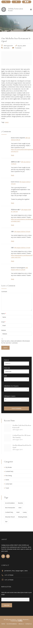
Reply (12, 155)
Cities (19, 507)
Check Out (7, 368)
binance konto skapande (18, 138)
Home (3, 624)
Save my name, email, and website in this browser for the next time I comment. (15, 342)
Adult (5, 375)
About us (21, 624)
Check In (6, 360)
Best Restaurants (10, 507)
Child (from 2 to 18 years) (11, 386)
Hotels (7, 480)
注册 (12, 231)
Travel (7, 488)
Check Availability (16, 408)
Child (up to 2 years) (9, 396)
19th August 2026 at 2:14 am (22, 247)
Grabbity (20, 621)
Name (3, 313)
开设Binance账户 (16, 209)
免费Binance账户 (16, 162)
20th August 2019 (8, 45)
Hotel (17, 512)
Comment (4, 291)
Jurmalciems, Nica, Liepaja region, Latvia (16, 571)
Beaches (20, 503)
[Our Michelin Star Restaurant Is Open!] (16, 65)
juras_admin (22, 45)
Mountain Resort (10, 517)
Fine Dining (8, 475)
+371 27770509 (8, 575)
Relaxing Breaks (22, 517)
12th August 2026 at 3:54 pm (22, 231)
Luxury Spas (8, 484)
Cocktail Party (9, 471)
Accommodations (12, 624)
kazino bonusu (15, 182)
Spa (6, 521)
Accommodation (10, 503)
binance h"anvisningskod (18, 267)
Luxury (7, 122)
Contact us (28, 624)
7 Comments (18, 48)
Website (3, 330)
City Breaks (7, 48)
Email (3, 322)
